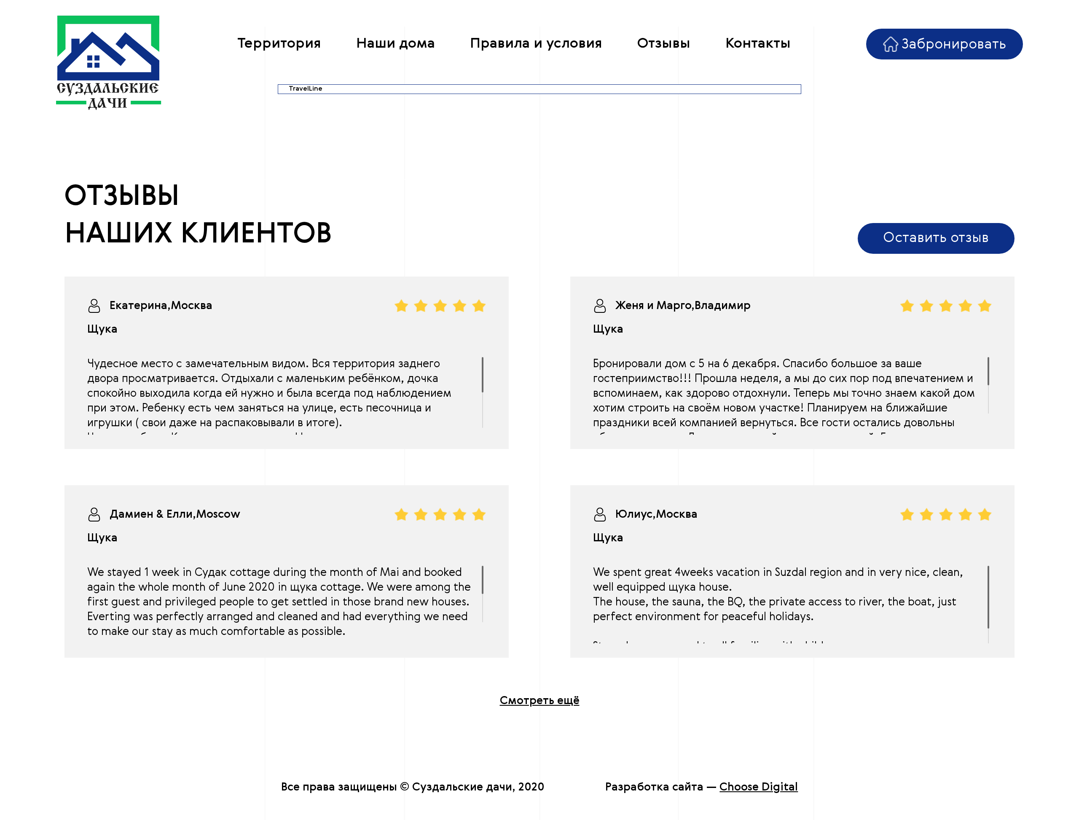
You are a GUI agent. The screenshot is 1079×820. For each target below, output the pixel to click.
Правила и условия (536, 44)
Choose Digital (758, 787)
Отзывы (663, 44)
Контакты (758, 44)
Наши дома (395, 44)
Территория (279, 44)
